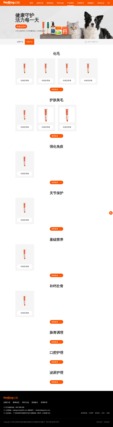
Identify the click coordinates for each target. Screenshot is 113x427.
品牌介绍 (40, 3)
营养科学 (80, 3)
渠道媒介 (91, 3)
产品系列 (70, 3)
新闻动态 (50, 3)
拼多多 (97, 413)
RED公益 (60, 3)
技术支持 (99, 422)
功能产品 (95, 42)
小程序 (91, 413)
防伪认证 (101, 3)
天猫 (107, 413)
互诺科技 (106, 422)
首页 (31, 3)
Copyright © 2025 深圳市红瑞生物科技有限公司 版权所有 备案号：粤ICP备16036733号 (31, 422)
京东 (103, 413)
